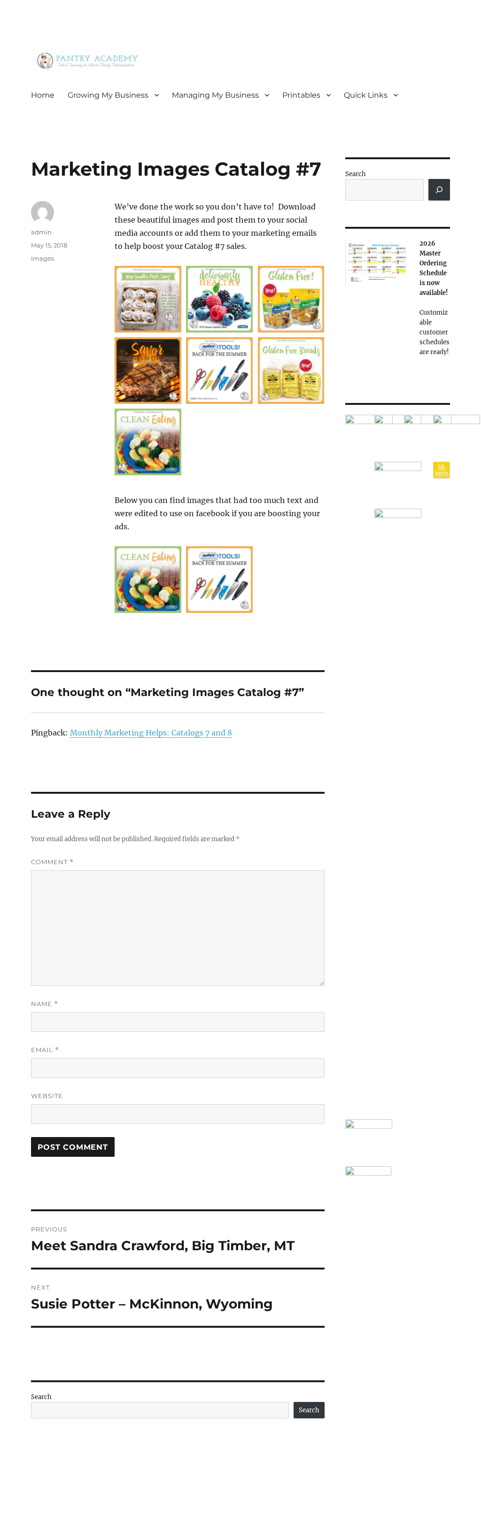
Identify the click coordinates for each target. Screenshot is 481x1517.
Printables (301, 95)
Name (44, 1004)
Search (41, 1397)
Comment (52, 862)
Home (42, 95)
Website (47, 1095)
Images (42, 258)
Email (45, 1050)
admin (41, 232)
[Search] (439, 190)
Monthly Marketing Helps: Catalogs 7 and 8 (151, 732)
